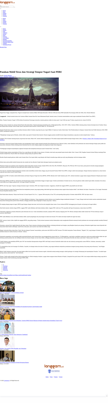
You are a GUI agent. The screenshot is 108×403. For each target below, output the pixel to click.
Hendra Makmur (8, 75)
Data (4, 31)
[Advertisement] (54, 400)
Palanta (4, 13)
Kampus (5, 16)
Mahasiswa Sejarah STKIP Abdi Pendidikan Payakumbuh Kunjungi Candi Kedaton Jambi (21, 306)
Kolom (4, 14)
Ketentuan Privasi (7, 44)
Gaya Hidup (6, 38)
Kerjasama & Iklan (7, 40)
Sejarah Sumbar (27, 275)
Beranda (2, 47)
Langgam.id (6, 380)
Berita (4, 10)
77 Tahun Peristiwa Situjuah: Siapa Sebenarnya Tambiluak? (14, 334)
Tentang (5, 43)
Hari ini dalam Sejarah (5, 275)
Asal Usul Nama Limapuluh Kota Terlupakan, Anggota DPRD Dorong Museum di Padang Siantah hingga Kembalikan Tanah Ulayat (31, 320)
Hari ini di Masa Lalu (15, 275)
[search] (0, 26)
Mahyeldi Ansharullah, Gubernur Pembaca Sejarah (12, 292)
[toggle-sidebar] (0, 8)
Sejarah (22, 275)
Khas (4, 12)
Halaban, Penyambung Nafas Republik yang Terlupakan (13, 348)
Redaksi (5, 39)
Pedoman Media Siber (8, 42)
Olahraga (5, 32)
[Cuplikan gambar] (7, 291)
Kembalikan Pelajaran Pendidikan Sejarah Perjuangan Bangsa (14, 362)
